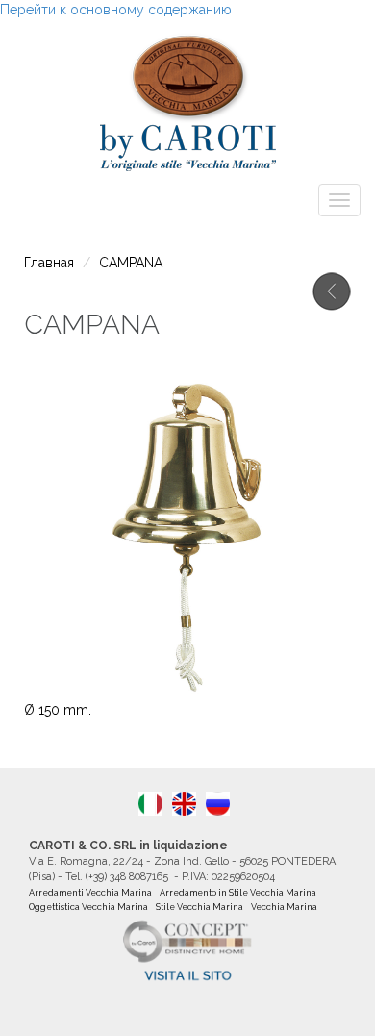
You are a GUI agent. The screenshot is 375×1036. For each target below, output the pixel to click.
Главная (49, 262)
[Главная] (187, 97)
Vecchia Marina (284, 907)
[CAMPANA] (184, 804)
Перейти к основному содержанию (116, 9)
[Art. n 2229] (150, 804)
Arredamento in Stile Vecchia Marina (238, 892)
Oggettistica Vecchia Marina (88, 907)
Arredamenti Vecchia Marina (90, 892)
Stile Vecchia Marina (199, 907)
